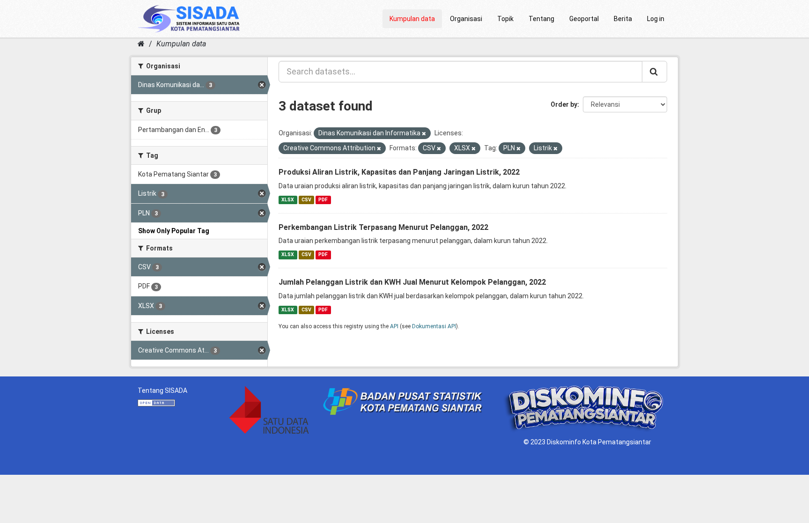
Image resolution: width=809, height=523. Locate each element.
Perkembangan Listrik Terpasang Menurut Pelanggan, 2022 (383, 227)
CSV (306, 200)
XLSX (287, 200)
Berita (623, 18)
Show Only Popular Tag (173, 231)
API (394, 326)
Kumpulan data (412, 18)
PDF (323, 200)
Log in (655, 18)
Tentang (541, 18)
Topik (505, 18)
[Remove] (424, 134)
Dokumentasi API (434, 326)
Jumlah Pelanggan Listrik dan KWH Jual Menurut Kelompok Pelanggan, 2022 (412, 282)
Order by (564, 104)
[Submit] (654, 71)
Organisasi (466, 18)
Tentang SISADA (162, 390)
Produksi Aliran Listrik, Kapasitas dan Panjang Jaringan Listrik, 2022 (399, 172)
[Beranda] (141, 43)
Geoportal (584, 18)
